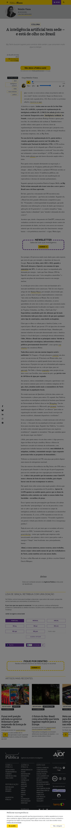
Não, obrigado (57, 826)
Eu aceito (12, 826)
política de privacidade (14, 822)
